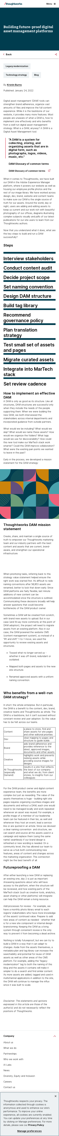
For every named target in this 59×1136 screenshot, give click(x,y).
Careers (7, 1081)
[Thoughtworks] (13, 3)
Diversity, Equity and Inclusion (19, 1075)
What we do (9, 1048)
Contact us (9, 1087)
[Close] (55, 1096)
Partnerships (10, 1053)
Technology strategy (16, 75)
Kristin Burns (14, 84)
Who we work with (13, 1059)
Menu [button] (49, 4)
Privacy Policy (36, 1125)
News (6, 1070)
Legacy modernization (17, 66)
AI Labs (7, 1064)
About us (8, 1042)
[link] (29, 170)
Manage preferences (29, 1131)
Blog (36, 75)
